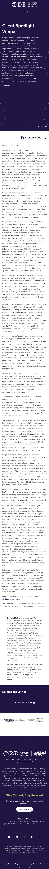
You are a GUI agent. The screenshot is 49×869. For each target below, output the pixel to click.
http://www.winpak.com (13, 599)
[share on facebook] (41, 126)
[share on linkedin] (45, 126)
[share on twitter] (37, 126)
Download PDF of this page (35, 138)
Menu (25, 12)
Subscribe (24, 809)
